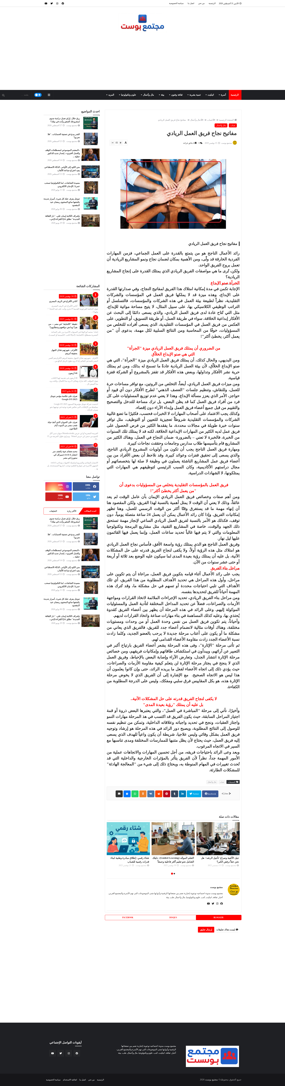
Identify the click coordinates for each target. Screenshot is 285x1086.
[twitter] (51, 3)
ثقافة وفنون (177, 95)
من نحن (201, 3)
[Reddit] (158, 793)
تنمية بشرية (195, 95)
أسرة (223, 95)
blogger (218, 917)
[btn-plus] (120, 143)
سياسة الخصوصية (176, 3)
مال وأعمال (148, 95)
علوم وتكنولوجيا (128, 95)
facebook (211, 794)
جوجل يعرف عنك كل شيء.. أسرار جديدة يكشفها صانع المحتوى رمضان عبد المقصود (62, 202)
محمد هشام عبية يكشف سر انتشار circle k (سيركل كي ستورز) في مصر (65, 454)
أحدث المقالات (90, 511)
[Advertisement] (142, 62)
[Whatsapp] (135, 793)
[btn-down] (113, 143)
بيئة (162, 95)
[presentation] (238, 849)
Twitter (195, 794)
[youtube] (46, 3)
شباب (209, 120)
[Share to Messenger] (127, 793)
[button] (174, 873)
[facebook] (62, 3)
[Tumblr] (174, 793)
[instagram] (57, 3)
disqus (173, 917)
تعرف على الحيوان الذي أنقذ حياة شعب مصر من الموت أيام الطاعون (62, 425)
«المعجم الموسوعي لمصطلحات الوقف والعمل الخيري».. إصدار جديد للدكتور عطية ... (62, 153)
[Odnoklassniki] (142, 793)
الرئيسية (212, 3)
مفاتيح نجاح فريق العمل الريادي (172, 120)
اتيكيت (211, 95)
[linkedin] (182, 793)
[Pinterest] (166, 793)
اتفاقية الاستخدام (70, 1080)
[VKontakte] (150, 793)
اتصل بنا (191, 3)
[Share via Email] (119, 793)
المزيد (111, 95)
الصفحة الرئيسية (226, 120)
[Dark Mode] (38, 95)
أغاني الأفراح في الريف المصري (63, 301)
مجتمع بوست (216, 887)
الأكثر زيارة (71, 511)
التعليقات (53, 511)
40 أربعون (72, 373)
